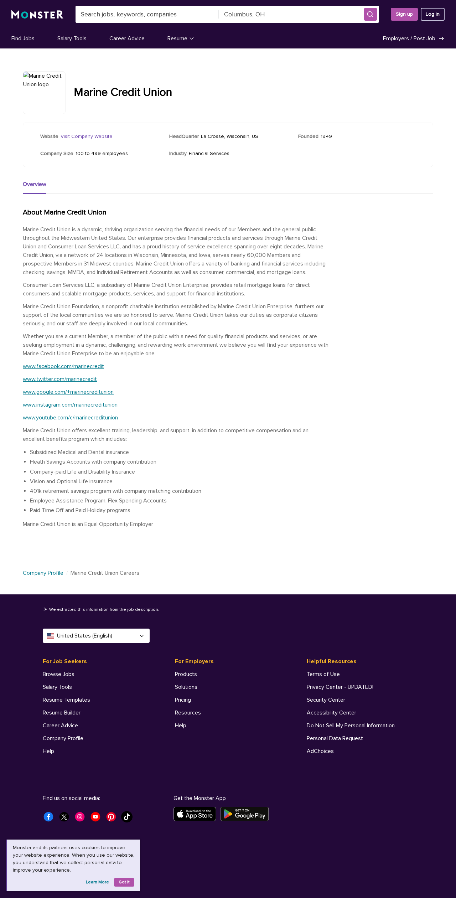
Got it (124, 882)
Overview (34, 184)
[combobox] (147, 14)
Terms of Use (323, 674)
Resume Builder (62, 712)
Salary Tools (72, 38)
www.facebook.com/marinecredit (63, 366)
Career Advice (127, 38)
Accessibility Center (331, 712)
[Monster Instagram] (82, 819)
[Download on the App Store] (197, 814)
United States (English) (84, 635)
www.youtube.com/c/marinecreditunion (70, 417)
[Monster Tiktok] (129, 819)
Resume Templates (66, 699)
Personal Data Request (335, 738)
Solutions (186, 687)
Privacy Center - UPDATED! (340, 687)
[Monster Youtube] (97, 819)
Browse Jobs (58, 674)
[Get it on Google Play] (247, 814)
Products (186, 674)
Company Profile (43, 573)
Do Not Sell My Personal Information (351, 725)
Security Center (326, 699)
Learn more (97, 882)
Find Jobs (23, 38)
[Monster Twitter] (66, 819)
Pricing (183, 699)
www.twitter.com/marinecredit (60, 379)
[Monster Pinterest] (113, 819)
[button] (370, 14)
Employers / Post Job (409, 38)
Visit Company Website (87, 136)
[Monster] (37, 14)
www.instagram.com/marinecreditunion (70, 404)
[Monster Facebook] (50, 819)
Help (48, 751)
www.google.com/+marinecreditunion (68, 392)
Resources (188, 712)
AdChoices (320, 751)
